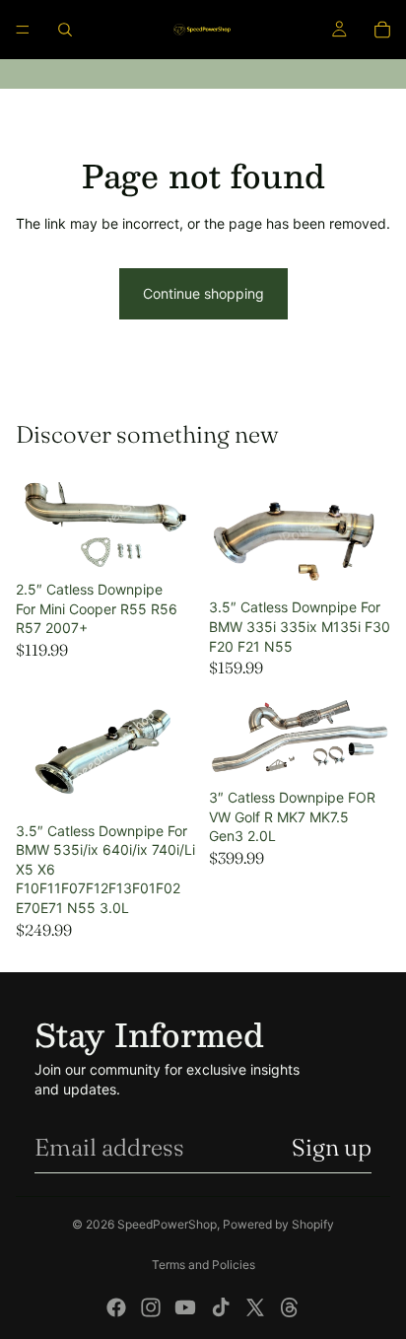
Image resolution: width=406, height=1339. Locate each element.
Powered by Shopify (278, 1224)
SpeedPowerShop (167, 1224)
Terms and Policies (203, 1264)
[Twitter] (255, 1307)
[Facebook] (116, 1307)
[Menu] (22, 29)
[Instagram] (151, 1307)
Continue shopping (203, 293)
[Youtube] (185, 1307)
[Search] (65, 29)
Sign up (332, 1147)
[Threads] (290, 1307)
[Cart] (382, 29)
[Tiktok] (221, 1307)
